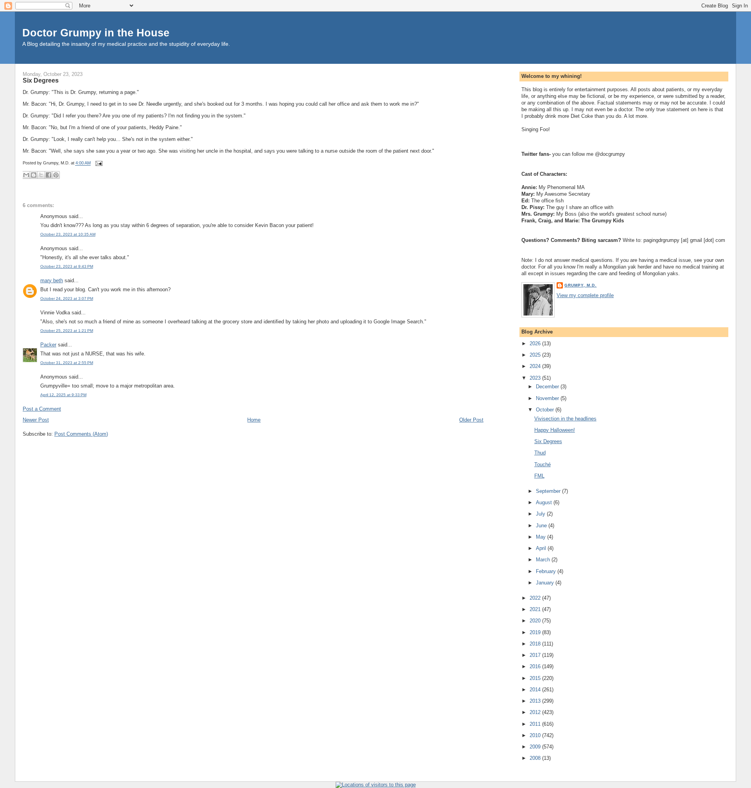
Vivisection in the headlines (565, 419)
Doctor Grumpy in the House (95, 33)
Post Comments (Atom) (81, 434)
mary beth (51, 280)
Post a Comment (42, 409)
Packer (48, 345)
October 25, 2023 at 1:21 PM (66, 330)
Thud (540, 453)
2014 (536, 689)
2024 (536, 366)
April (542, 548)
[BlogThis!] (34, 175)
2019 (536, 632)
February (546, 571)
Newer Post (36, 420)
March (544, 560)
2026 (536, 343)
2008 (536, 758)
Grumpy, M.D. (580, 285)
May (541, 537)
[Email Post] (98, 163)
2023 (536, 378)
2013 (536, 701)
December (548, 386)
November (548, 398)
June (542, 525)
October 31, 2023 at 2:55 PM (66, 363)
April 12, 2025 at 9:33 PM (63, 395)
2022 (536, 598)
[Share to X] (41, 175)
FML (539, 476)
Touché (542, 464)
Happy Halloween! (554, 430)
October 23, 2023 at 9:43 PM (66, 266)
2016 (536, 666)
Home (254, 420)
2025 (536, 355)
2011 (536, 724)
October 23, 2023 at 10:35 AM (67, 234)
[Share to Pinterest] (56, 175)
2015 (536, 678)
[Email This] (26, 175)
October (545, 410)
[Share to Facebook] (48, 175)
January (545, 583)
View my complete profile (585, 295)
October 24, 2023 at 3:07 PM (66, 298)
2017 (536, 655)
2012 (536, 712)
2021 (536, 609)
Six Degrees (41, 80)
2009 (536, 747)
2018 (536, 644)
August (544, 502)
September (549, 491)
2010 (536, 735)
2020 (536, 621)
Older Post (471, 420)
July (541, 514)
